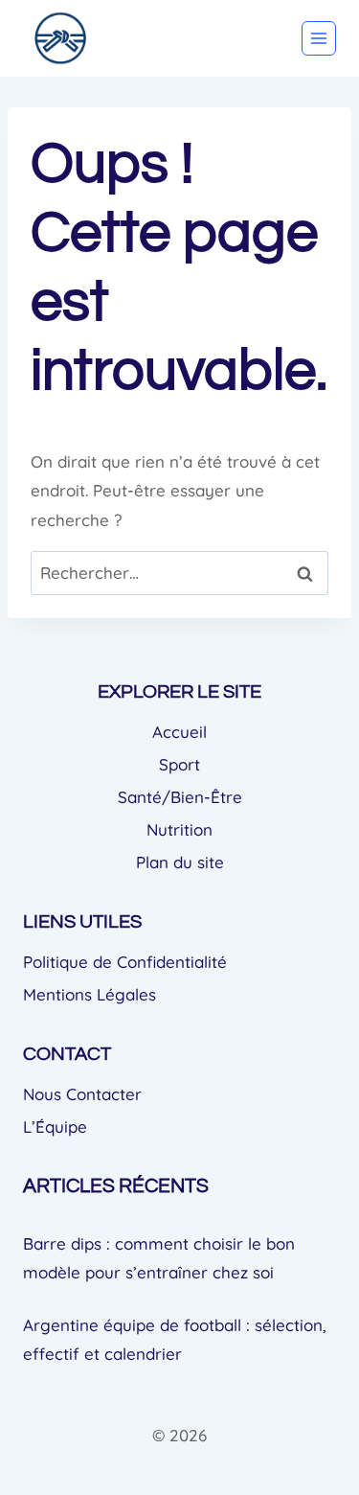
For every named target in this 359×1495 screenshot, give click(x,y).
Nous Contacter (82, 1094)
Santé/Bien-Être (180, 797)
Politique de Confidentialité (125, 962)
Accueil (179, 732)
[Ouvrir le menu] (319, 38)
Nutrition (179, 829)
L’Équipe (55, 1126)
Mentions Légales (89, 994)
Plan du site (180, 862)
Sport (179, 764)
